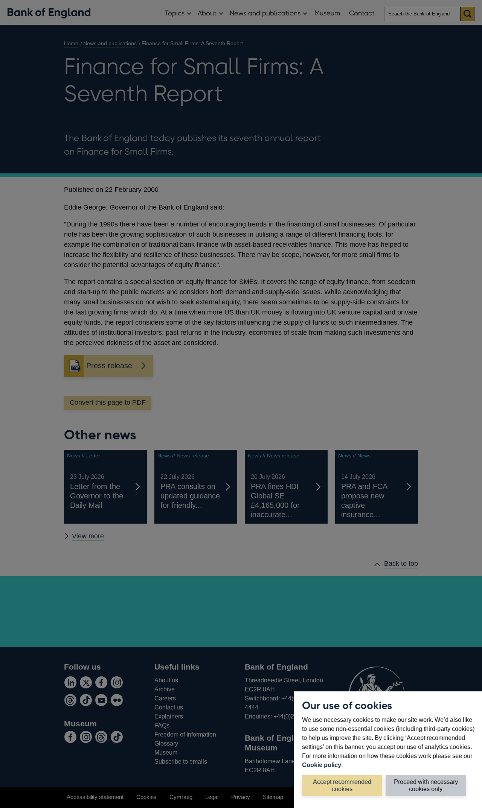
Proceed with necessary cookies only (426, 785)
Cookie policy (321, 764)
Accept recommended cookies (342, 785)
